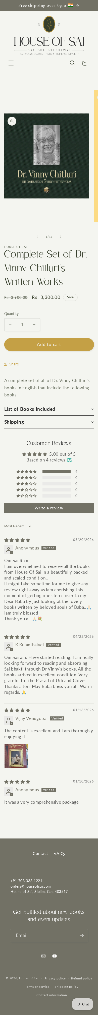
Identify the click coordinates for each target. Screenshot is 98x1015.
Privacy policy (55, 978)
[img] (17, 540)
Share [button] (14, 364)
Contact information (51, 995)
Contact (40, 853)
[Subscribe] (82, 935)
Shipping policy (66, 987)
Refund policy (81, 978)
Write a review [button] (48, 507)
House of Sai (28, 978)
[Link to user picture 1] (16, 756)
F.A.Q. (59, 853)
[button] (11, 63)
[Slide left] (37, 236)
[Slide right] (60, 236)
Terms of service (37, 987)
